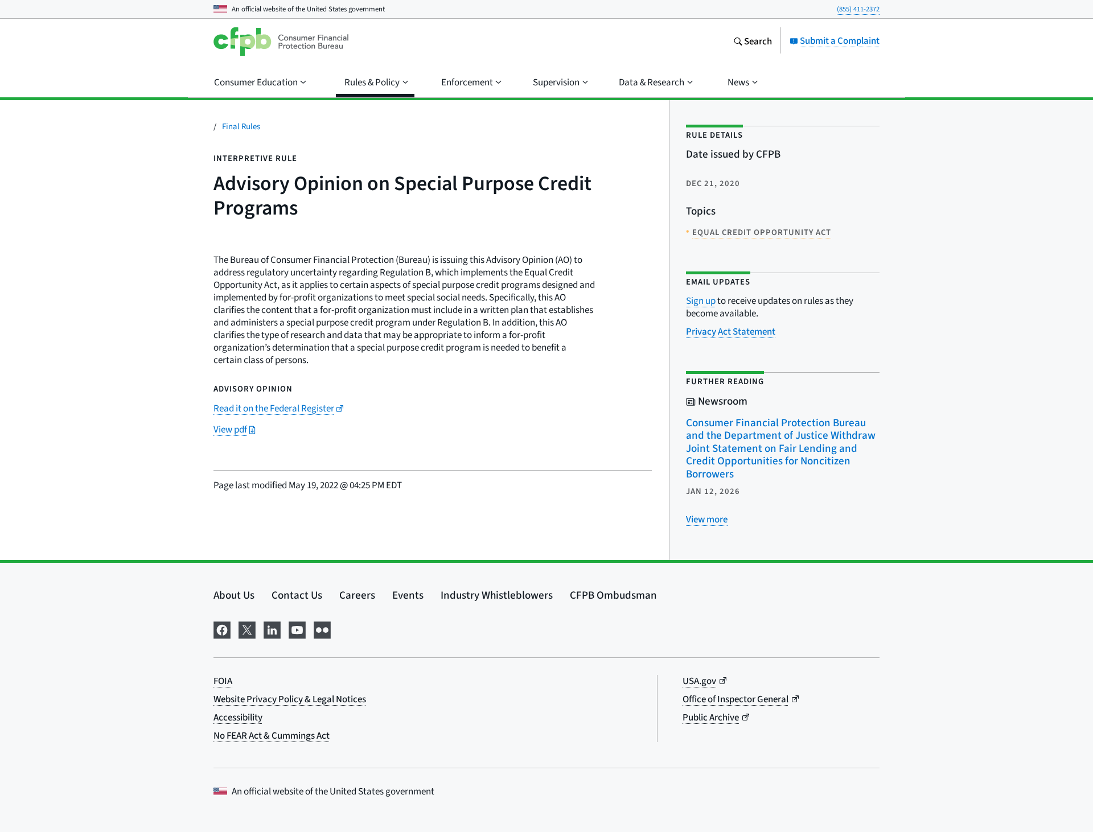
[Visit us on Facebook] (222, 628)
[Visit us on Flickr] (322, 628)
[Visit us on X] (247, 628)
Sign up (701, 301)
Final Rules (241, 126)
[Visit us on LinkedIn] (272, 628)
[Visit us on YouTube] (297, 628)
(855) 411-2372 (858, 9)
